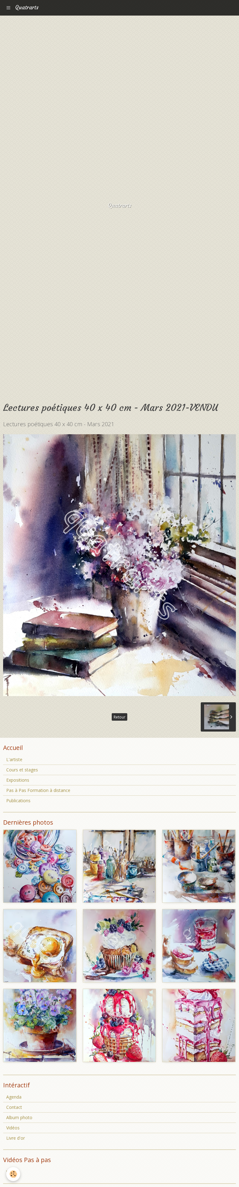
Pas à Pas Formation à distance (38, 790)
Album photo (19, 1117)
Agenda (13, 1097)
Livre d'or (15, 1138)
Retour (119, 716)
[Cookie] (13, 1174)
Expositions (17, 780)
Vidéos (13, 1128)
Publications (18, 800)
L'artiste (14, 759)
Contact (14, 1107)
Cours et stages (22, 770)
